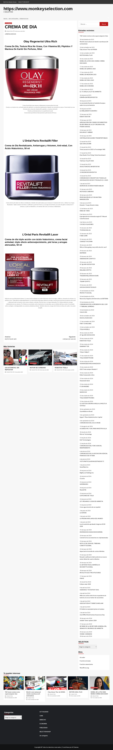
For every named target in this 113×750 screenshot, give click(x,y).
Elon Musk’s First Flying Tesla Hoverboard (92, 155)
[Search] (108, 18)
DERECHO (43, 719)
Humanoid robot (85, 380)
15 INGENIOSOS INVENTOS (88, 172)
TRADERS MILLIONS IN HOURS (89, 275)
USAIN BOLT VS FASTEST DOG (89, 590)
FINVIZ (82, 578)
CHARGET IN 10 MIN (86, 241)
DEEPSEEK (83, 253)
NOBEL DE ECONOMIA (87, 86)
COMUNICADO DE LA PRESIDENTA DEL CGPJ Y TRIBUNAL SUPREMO (94, 305)
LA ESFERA (83, 513)
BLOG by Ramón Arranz (10, 2)
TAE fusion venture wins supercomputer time (94, 36)
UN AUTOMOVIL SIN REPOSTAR (89, 166)
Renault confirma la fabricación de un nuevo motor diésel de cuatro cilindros (93, 558)
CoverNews (65, 747)
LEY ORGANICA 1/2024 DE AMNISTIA (91, 501)
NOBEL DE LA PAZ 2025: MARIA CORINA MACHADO (92, 62)
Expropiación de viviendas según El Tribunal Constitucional (93, 217)
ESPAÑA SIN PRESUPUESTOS (88, 97)
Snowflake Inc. (84, 467)
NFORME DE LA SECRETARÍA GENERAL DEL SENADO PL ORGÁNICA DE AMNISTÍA (93, 627)
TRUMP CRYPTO (85, 281)
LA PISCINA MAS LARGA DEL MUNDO (91, 518)
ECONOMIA (43, 723)
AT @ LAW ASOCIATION (87, 264)
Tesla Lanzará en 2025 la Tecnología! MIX (92, 149)
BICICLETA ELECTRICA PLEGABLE (90, 572)
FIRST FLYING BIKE (85, 323)
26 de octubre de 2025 (75, 695)
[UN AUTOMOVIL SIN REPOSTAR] (15, 357)
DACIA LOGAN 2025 (86, 318)
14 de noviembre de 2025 (33, 699)
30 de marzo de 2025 (44, 369)
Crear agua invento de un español (90, 507)
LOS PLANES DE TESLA (87, 495)
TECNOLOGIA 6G (85, 230)
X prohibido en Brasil (86, 411)
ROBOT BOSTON (85, 116)
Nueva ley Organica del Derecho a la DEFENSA (94, 298)
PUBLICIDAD (43, 727)
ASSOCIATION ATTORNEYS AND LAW (91, 603)
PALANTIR (83, 490)
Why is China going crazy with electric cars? (93, 247)
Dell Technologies (85, 440)
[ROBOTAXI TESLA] (65, 357)
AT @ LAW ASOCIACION (87, 335)
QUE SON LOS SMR (85, 143)
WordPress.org (84, 668)
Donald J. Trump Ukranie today (89, 205)
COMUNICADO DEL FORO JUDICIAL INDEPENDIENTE (91, 447)
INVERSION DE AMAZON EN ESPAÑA (91, 532)
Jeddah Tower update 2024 (88, 620)
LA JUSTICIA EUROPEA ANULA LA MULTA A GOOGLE (93, 404)
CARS (71, 687)
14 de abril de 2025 (19, 372)
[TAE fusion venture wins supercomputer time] (14, 683)
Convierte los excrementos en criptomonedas (94, 537)
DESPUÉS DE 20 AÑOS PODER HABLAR (92, 186)
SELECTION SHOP (23, 2)
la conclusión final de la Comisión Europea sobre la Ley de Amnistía (92, 104)
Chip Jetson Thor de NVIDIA (88, 49)
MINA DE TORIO (85, 211)
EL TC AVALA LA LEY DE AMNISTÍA (90, 91)
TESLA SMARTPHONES (87, 398)
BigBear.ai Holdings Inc (87, 473)
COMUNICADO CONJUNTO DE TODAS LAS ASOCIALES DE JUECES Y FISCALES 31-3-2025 (94, 179)
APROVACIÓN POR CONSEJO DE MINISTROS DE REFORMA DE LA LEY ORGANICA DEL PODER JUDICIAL (93, 124)
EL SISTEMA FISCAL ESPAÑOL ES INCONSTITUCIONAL (90, 566)
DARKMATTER (84, 346)
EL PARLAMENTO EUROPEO (88, 111)
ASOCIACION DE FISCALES (88, 287)
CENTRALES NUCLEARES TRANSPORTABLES (93, 138)
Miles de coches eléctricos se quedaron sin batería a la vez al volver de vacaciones (93, 596)
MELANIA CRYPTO (85, 270)
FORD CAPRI (83, 235)
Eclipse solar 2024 (85, 584)
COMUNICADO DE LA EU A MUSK (90, 423)
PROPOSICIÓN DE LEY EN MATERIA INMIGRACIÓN (91, 198)
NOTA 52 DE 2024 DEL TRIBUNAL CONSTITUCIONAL (90, 544)
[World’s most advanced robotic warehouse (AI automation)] (35, 683)
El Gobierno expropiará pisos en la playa (92, 609)
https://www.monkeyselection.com (38, 8)
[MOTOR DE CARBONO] (40, 357)
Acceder (82, 657)
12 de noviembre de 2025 (54, 695)
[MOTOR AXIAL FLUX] (78, 683)
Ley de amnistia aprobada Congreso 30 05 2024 (92, 525)
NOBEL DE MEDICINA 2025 (88, 74)
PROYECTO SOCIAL (86, 293)
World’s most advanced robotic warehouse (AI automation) (94, 43)
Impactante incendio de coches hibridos (92, 551)
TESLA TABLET (84, 352)
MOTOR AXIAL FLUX (86, 55)
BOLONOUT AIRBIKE (86, 132)
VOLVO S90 (83, 312)
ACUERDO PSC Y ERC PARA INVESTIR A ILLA (93, 428)
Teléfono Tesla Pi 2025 (87, 161)
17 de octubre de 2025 (97, 697)
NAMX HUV (83, 392)
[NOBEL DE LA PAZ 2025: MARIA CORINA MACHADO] (99, 683)
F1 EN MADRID (84, 386)
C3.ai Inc (82, 478)
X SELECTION (9, 31)
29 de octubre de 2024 (69, 369)
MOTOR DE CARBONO (38, 368)
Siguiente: (69, 338)
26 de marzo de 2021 (20, 31)
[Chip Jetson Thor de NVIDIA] (56, 683)
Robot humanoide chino (87, 375)
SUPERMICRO (84, 484)
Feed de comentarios (86, 664)
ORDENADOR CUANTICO (87, 258)
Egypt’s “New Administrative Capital (91, 417)
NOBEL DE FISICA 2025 (87, 80)
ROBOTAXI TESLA (61, 368)
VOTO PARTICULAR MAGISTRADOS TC (92, 461)
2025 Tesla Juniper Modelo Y (88, 369)
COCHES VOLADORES (86, 224)
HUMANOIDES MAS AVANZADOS (90, 363)
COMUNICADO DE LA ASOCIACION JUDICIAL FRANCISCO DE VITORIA (94, 454)
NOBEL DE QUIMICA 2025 (88, 69)
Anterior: (11, 338)
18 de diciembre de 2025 (11, 697)
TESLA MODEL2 (85, 329)
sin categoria (8, 23)
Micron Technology (86, 434)
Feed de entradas (85, 661)
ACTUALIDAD (8, 687)
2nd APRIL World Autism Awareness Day (92, 615)
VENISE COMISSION (86, 634)
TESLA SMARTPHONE (86, 358)
